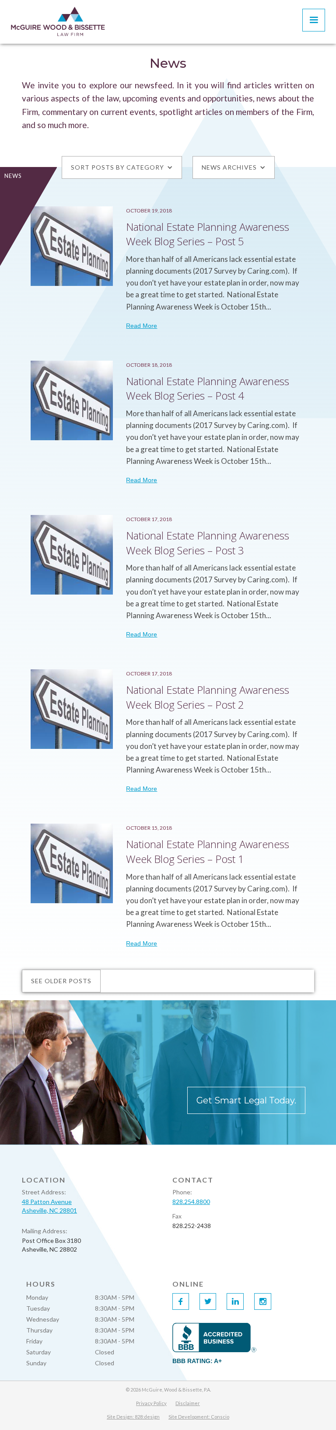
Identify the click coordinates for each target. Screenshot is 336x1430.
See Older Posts (61, 981)
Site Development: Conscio (198, 1417)
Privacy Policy (151, 1403)
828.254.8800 (191, 1201)
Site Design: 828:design (133, 1417)
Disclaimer (187, 1403)
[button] (313, 20)
